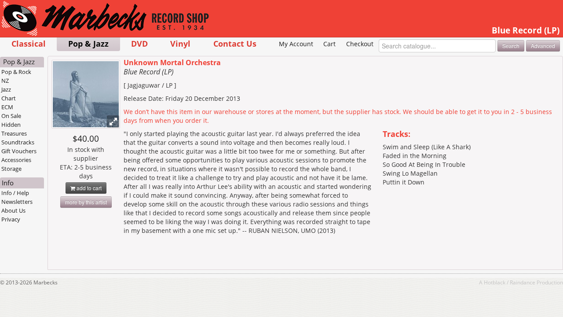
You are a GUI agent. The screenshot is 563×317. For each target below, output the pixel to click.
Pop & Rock (16, 72)
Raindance (522, 282)
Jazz (6, 89)
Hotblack (494, 282)
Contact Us (234, 43)
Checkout (359, 44)
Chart (8, 98)
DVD (139, 43)
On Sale (11, 116)
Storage (11, 169)
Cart (329, 44)
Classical (28, 43)
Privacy (10, 219)
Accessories (16, 160)
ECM (7, 107)
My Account (296, 44)
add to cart (88, 188)
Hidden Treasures (14, 129)
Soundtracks (17, 142)
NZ (5, 81)
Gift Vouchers (19, 151)
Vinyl (180, 43)
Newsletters (17, 202)
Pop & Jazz (88, 43)
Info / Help (15, 193)
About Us (13, 210)
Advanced (543, 45)
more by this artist (86, 202)
